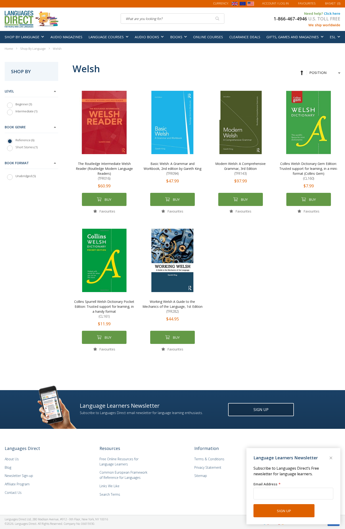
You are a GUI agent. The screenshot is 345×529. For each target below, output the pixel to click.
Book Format (17, 163)
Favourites (307, 3)
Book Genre (15, 127)
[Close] (331, 458)
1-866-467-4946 (290, 19)
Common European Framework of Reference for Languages (123, 475)
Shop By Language (33, 48)
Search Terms (110, 494)
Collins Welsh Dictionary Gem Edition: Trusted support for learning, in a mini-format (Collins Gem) (308, 171)
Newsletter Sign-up (19, 475)
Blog (8, 467)
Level (9, 91)
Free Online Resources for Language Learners (119, 461)
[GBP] (234, 4)
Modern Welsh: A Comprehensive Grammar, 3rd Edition (240, 168)
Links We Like (109, 486)
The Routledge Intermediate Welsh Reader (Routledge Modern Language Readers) (104, 171)
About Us (12, 459)
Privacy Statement (207, 467)
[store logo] (32, 19)
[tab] (31, 102)
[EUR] (242, 4)
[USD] (250, 4)
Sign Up (260, 409)
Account (275, 3)
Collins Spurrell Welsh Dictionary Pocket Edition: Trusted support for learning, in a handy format (104, 309)
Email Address (265, 484)
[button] (104, 211)
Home (9, 48)
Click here (332, 13)
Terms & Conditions (209, 459)
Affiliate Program (17, 484)
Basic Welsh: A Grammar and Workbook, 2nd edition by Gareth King (172, 168)
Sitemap (200, 475)
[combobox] (172, 18)
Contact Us (13, 492)
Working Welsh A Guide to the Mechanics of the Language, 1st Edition (172, 306)
